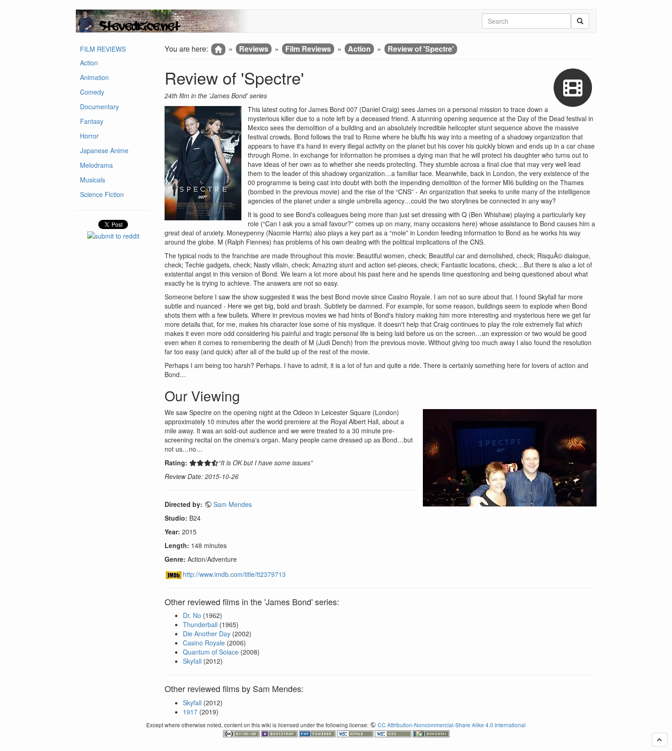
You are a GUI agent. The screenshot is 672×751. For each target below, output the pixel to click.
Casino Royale (204, 642)
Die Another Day (206, 633)
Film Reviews (308, 48)
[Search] (580, 21)
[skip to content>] (659, 739)
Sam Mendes (232, 504)
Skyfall (192, 661)
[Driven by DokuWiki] (431, 732)
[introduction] (218, 49)
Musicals (92, 179)
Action (89, 62)
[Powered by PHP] (318, 732)
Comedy (92, 91)
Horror (89, 135)
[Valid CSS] (394, 732)
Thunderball (200, 624)
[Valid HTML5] (356, 732)
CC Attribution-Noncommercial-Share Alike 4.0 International (452, 725)
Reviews (253, 48)
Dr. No (192, 615)
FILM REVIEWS (103, 48)
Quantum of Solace (211, 651)
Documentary (99, 106)
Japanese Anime (104, 150)
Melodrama (96, 165)
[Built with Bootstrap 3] (280, 732)
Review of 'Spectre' (421, 48)
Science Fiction (102, 194)
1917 (190, 711)
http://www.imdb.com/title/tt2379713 (234, 574)
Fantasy (91, 121)
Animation (94, 77)
